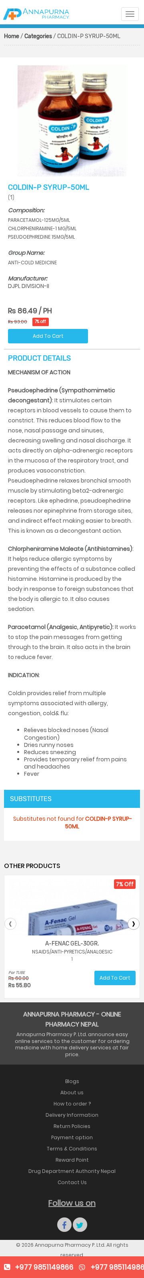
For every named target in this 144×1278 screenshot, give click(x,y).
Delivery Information (72, 1115)
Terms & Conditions (72, 1148)
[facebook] (64, 1224)
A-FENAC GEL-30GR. (72, 943)
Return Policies (72, 1126)
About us (72, 1092)
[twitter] (80, 1224)
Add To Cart (48, 336)
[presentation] (10, 924)
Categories (38, 36)
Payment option (72, 1137)
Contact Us (72, 1182)
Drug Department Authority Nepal (72, 1171)
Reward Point (72, 1159)
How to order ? (72, 1103)
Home (11, 36)
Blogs (72, 1081)
